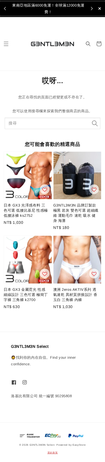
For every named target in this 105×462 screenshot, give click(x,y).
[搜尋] (94, 123)
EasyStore (79, 444)
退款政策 (52, 452)
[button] (6, 43)
